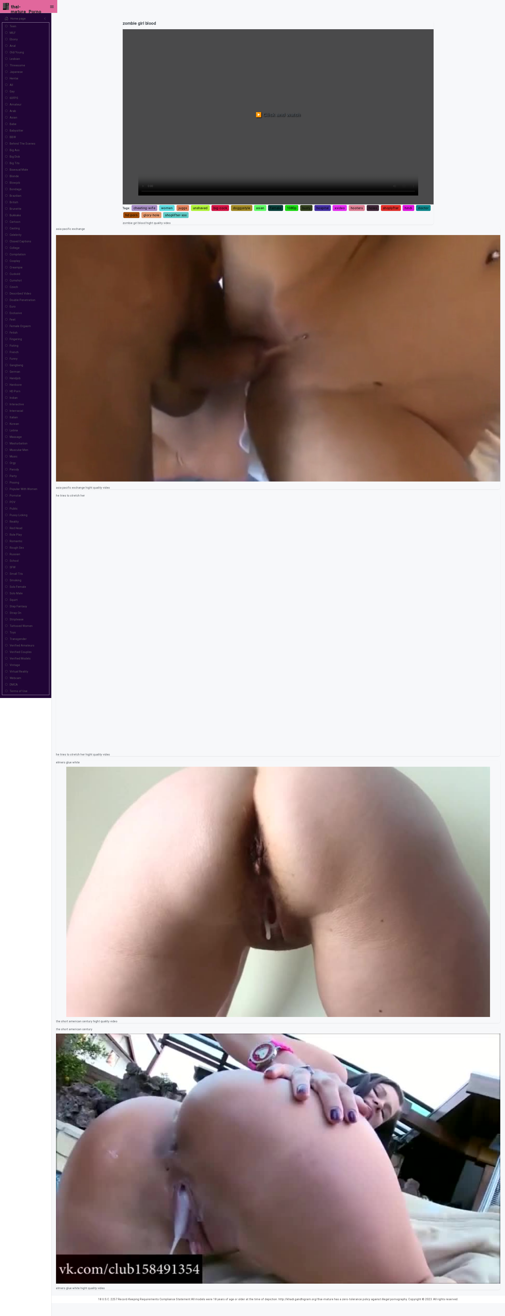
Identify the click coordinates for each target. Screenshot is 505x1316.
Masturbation (19, 443)
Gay (12, 91)
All (11, 85)
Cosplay (15, 260)
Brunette (16, 208)
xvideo (340, 208)
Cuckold (15, 274)
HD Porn (15, 391)
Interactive (17, 404)
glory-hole (151, 215)
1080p (291, 208)
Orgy (13, 463)
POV (13, 502)
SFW (13, 567)
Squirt (14, 599)
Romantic (16, 541)
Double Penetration (23, 300)
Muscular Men (19, 450)
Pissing (14, 482)
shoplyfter (391, 208)
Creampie (16, 267)
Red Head (16, 528)
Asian (13, 117)
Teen (13, 26)
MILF (13, 32)
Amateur (16, 104)
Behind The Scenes (23, 143)
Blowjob (15, 182)
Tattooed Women (21, 625)
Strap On (16, 612)
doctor (423, 208)
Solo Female (18, 586)
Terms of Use (19, 691)
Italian (14, 417)
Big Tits (15, 163)
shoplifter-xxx (176, 215)
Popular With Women (23, 489)
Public (14, 508)
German (15, 371)
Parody (14, 469)
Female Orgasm (20, 326)
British (14, 202)
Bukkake (15, 215)
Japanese (16, 71)
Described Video (20, 293)
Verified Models (20, 658)
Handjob (15, 378)
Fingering (16, 339)
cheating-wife (144, 208)
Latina (14, 430)
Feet (13, 319)
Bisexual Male (19, 169)
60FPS (14, 98)
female (275, 208)
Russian (15, 554)
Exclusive (16, 313)
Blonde (14, 176)
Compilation (18, 254)
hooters (357, 208)
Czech (14, 287)
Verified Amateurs (22, 645)
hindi (408, 208)
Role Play (16, 534)
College (15, 247)
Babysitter (16, 130)
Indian (14, 397)
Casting (15, 228)
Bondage (16, 189)
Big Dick (15, 156)
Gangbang (16, 365)
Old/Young (17, 52)
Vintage (15, 665)
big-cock (220, 208)
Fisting (14, 345)
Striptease (17, 619)
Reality (14, 521)
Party (13, 476)
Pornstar (15, 495)
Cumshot (16, 280)
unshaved (200, 208)
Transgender (18, 639)
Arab (13, 111)
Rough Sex (17, 547)
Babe (13, 124)
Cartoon (15, 221)
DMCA (14, 684)
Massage (16, 436)
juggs (183, 208)
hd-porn (131, 215)
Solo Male (16, 593)
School (14, 560)
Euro (13, 306)
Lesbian (15, 58)
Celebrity (16, 234)
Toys (13, 632)
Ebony (14, 39)
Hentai (14, 78)
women (167, 208)
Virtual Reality (19, 671)
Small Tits (16, 573)
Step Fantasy (18, 606)
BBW (13, 137)
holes (373, 208)
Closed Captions (20, 241)
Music (14, 456)
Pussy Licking (19, 515)
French (14, 352)
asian (260, 208)
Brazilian (16, 195)
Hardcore (16, 384)
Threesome (17, 65)
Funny (14, 358)
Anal (13, 45)
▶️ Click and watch (278, 114)
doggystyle (241, 208)
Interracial (16, 410)
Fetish (14, 332)
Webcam (15, 678)
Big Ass (15, 150)
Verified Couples (21, 652)
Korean (14, 423)
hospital (322, 208)
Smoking (16, 580)
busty (306, 208)
